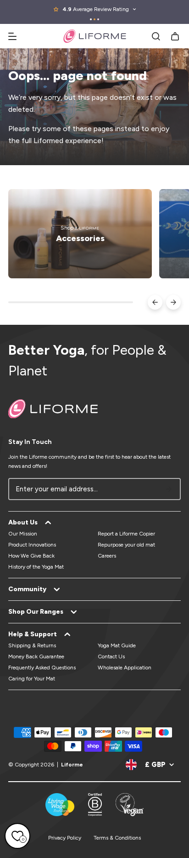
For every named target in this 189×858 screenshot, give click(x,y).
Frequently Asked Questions (42, 667)
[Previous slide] (155, 302)
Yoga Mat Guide (117, 645)
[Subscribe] (169, 489)
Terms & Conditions (117, 838)
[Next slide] (173, 302)
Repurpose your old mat (126, 544)
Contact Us (111, 656)
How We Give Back (31, 556)
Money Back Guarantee (36, 656)
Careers (107, 556)
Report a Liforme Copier (126, 533)
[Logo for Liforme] (94, 36)
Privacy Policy (64, 838)
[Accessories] (80, 233)
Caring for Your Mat (31, 678)
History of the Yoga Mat (36, 567)
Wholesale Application (124, 667)
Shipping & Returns (32, 645)
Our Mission (22, 533)
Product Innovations (32, 544)
